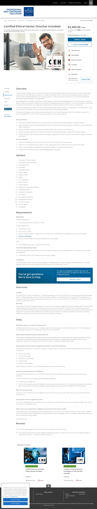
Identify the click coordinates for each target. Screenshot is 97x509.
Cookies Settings (15, 503)
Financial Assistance (70, 495)
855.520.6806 (7, 116)
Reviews (6, 105)
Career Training (39, 494)
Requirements (8, 95)
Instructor (7, 98)
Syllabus (6, 92)
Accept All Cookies (15, 499)
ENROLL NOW (79, 39)
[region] (15, 495)
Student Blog (82, 494)
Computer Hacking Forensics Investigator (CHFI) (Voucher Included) (73, 471)
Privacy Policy (51, 505)
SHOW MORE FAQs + (22, 419)
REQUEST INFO (86, 79)
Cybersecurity (21, 20)
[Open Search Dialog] (91, 2)
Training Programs (12, 20)
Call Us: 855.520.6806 (86, 20)
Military (67, 494)
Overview (6, 88)
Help (67, 497)
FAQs (5, 101)
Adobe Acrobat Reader (25, 236)
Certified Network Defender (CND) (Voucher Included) (34, 470)
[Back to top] (48, 492)
